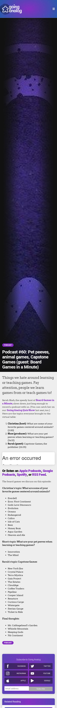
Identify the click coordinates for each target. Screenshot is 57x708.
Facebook (21, 666)
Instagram (21, 673)
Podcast (8, 345)
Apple (23, 680)
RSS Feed (39, 474)
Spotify (22, 474)
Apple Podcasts (30, 470)
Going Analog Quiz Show (21, 410)
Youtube (46, 673)
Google (47, 680)
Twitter (47, 666)
